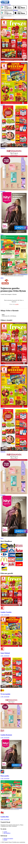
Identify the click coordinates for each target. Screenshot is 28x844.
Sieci (5, 4)
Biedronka (15, 10)
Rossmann (3, 191)
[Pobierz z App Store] (20, 9)
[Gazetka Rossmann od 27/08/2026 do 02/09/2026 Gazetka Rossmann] (11, 728)
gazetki (16, 304)
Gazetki (2, 4)
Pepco (2, 234)
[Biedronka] (14, 146)
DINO (2, 278)
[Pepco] (14, 233)
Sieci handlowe (6, 833)
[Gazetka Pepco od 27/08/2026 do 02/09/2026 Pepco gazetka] (11, 769)
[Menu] (4, 18)
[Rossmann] (14, 190)
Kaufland (3, 61)
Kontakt (9, 4)
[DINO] (14, 276)
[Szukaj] (2, 18)
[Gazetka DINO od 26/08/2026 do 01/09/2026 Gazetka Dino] (11, 810)
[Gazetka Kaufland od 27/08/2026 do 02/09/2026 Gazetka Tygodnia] (11, 605)
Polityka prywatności (8, 838)
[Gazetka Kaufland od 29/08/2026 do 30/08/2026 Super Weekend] (11, 646)
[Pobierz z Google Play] (7, 9)
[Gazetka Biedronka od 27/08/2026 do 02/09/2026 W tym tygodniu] (11, 687)
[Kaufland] (14, 60)
